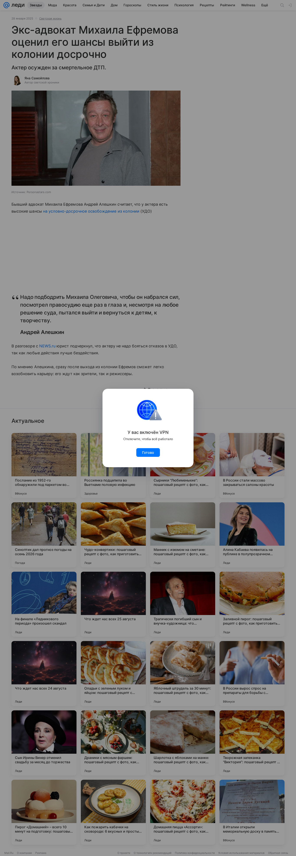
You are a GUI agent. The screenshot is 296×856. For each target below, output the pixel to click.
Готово (148, 452)
